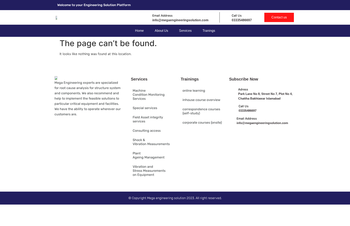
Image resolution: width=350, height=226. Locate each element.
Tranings (209, 30)
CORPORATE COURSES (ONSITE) (202, 122)
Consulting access (147, 131)
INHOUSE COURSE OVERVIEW (201, 100)
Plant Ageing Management (148, 155)
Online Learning (193, 90)
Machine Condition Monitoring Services (149, 95)
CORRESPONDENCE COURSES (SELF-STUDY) (201, 111)
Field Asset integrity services (148, 119)
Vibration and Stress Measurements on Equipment (149, 171)
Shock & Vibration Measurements (151, 142)
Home (139, 30)
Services (185, 30)
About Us (161, 30)
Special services (145, 108)
